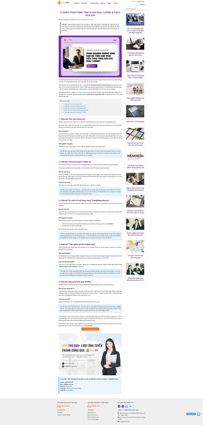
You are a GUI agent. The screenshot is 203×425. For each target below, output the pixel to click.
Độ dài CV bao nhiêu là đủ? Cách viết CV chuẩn (135, 212)
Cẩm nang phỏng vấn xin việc (85, 19)
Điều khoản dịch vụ (93, 415)
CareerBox (68, 386)
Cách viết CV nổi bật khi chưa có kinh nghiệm (135, 77)
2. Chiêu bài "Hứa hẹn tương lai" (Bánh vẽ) (74, 106)
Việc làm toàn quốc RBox (73, 388)
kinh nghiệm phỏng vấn (81, 92)
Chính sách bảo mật (93, 417)
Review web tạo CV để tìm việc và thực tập (135, 144)
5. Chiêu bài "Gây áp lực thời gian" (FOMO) (74, 112)
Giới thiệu (60, 412)
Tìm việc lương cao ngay (90, 329)
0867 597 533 (65, 406)
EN (133, 1)
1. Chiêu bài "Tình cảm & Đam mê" (72, 104)
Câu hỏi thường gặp (93, 419)
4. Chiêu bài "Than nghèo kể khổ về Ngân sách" (75, 110)
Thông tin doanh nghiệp (63, 415)
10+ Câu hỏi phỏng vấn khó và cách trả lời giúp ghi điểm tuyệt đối (135, 31)
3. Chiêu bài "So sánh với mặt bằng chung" (74, 108)
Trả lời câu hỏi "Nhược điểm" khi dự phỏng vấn (135, 167)
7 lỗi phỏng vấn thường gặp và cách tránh (135, 54)
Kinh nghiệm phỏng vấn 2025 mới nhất (135, 99)
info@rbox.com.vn (124, 421)
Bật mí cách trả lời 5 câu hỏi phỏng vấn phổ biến (135, 189)
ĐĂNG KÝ (142, 4)
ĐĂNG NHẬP (140, 1)
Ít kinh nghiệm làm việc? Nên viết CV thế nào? (135, 234)
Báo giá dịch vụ (92, 412)
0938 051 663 (95, 406)
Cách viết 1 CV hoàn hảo (135, 122)
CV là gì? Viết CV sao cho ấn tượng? (135, 257)
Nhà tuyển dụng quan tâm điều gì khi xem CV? (135, 279)
